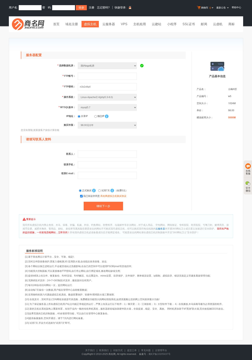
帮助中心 (236, 7)
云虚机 (217, 24)
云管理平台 (161, 350)
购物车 (206, 7)
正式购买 (87, 190)
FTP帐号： (69, 76)
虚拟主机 (90, 24)
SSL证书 (189, 24)
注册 (91, 7)
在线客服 (248, 172)
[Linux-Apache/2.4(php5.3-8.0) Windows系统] (108, 97)
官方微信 (248, 189)
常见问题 (146, 350)
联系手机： (70, 164)
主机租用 (139, 24)
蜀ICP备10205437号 (159, 354)
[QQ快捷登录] (129, 7)
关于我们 (90, 350)
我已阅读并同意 (104, 196)
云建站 (156, 24)
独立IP (100, 116)
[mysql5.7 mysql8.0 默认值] (108, 107)
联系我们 (104, 350)
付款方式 (118, 350)
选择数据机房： (66, 65)
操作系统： (69, 97)
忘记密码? (103, 7)
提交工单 (132, 350)
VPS (124, 24)
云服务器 (108, 24)
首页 (56, 24)
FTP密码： (69, 86)
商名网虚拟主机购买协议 (113, 196)
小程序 (172, 24)
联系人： (71, 154)
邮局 (204, 24)
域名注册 (71, 24)
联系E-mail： (68, 173)
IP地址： (71, 116)
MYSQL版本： (67, 107)
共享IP (84, 116)
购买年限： (70, 125)
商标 (231, 24)
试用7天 (105, 190)
